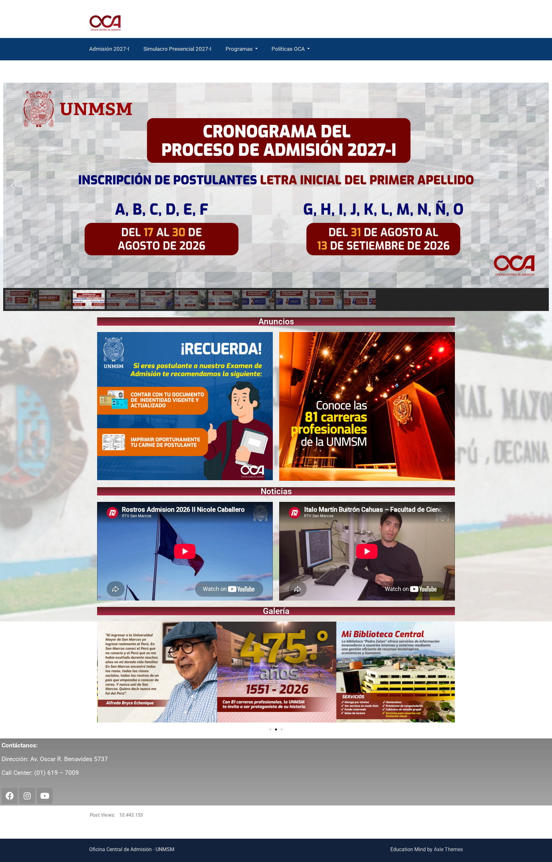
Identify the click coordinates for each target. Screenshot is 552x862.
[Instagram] (27, 796)
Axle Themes (448, 849)
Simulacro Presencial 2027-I (177, 49)
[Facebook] (10, 796)
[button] (13, 185)
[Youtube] (45, 796)
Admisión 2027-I (109, 49)
